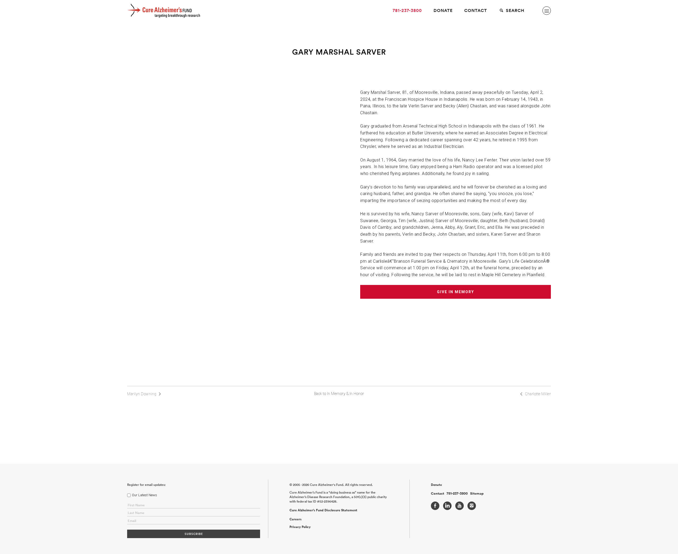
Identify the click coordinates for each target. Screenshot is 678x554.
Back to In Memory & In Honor (339, 394)
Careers (295, 519)
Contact (475, 10)
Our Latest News (144, 495)
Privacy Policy (300, 527)
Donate (443, 10)
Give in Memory (455, 292)
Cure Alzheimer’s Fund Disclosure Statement (323, 510)
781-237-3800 (407, 10)
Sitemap (477, 493)
